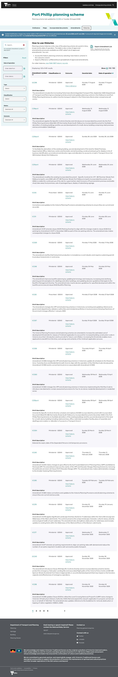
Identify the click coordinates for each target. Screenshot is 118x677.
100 (113, 68)
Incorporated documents (59, 28)
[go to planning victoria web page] (10, 6)
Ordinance (36, 28)
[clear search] (24, 45)
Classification (54, 73)
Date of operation (105, 73)
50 (110, 68)
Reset (24, 58)
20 (107, 68)
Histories (86, 28)
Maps (45, 28)
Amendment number (39, 73)
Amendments (75, 28)
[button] (14, 88)
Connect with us (82, 633)
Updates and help (88, 5)
